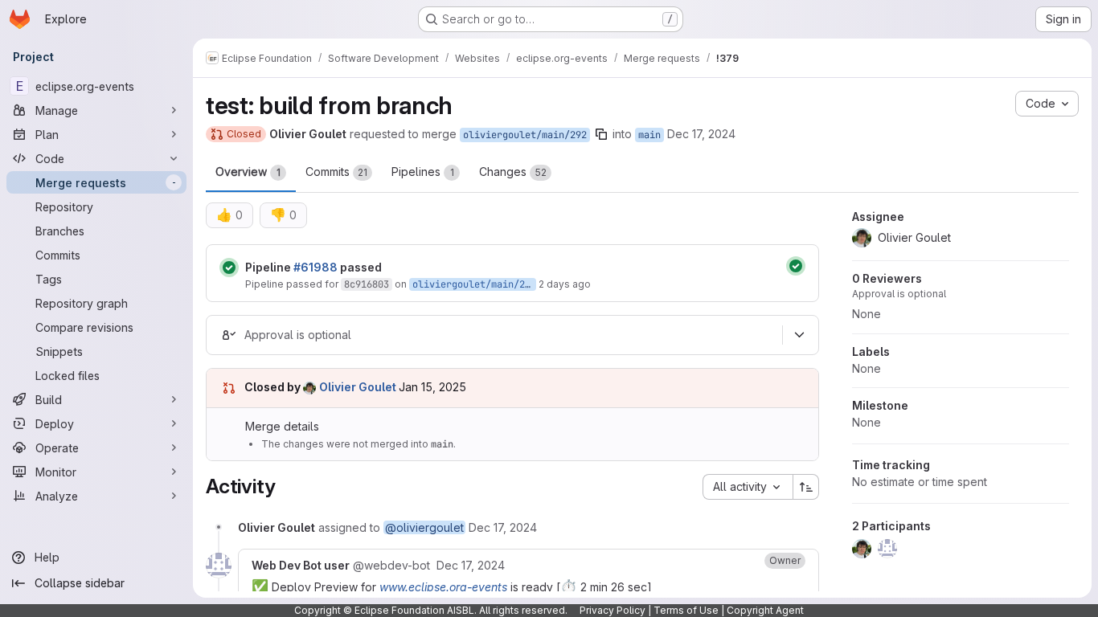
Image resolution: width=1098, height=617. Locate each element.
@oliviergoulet (424, 527)
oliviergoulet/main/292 (525, 135)
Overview (248, 171)
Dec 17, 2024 (701, 134)
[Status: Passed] (229, 267)
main (649, 135)
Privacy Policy (612, 610)
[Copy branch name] (601, 134)
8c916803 (366, 284)
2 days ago (565, 284)
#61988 (315, 267)
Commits (336, 171)
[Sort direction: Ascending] (806, 487)
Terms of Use (686, 610)
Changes (513, 171)
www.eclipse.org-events (443, 587)
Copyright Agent (765, 610)
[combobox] (748, 487)
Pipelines (422, 171)
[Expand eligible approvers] (799, 335)
